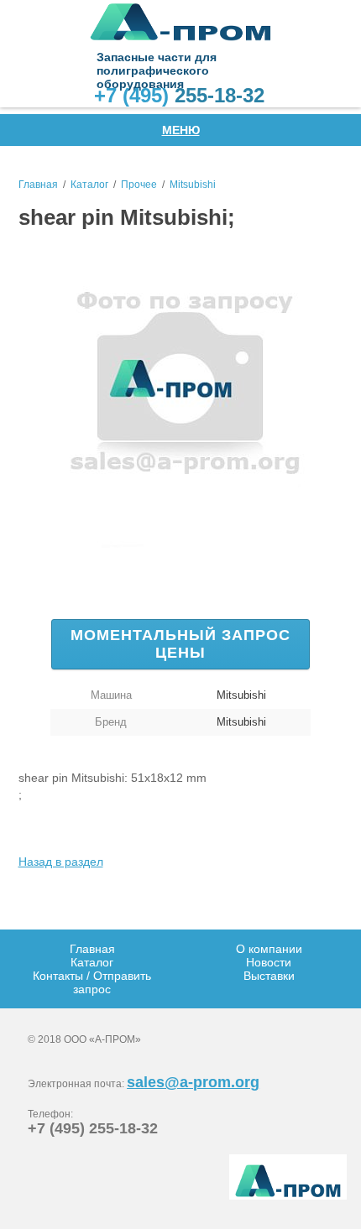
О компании (269, 949)
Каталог (89, 184)
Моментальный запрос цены (180, 644)
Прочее (139, 184)
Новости (268, 962)
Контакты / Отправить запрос (92, 982)
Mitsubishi (193, 184)
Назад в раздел (60, 861)
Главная (38, 184)
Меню (181, 130)
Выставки (269, 975)
